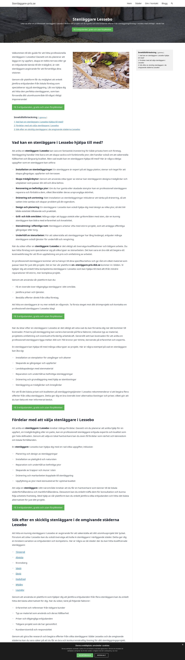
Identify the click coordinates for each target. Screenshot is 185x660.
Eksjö (18, 573)
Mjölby (19, 584)
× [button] (182, 644)
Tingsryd (20, 551)
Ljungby (20, 589)
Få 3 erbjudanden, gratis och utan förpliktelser (92, 29)
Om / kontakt (151, 3)
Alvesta (19, 557)
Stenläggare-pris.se (24, 3)
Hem (129, 3)
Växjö (18, 568)
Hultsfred (21, 579)
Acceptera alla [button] (85, 655)
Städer (138, 3)
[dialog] (92, 651)
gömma (42, 117)
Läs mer (115, 651)
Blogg (164, 3)
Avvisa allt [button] (101, 655)
